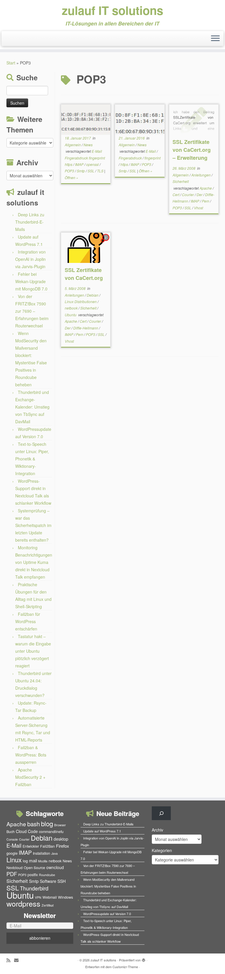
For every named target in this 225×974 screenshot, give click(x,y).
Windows (65, 897)
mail (33, 860)
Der (200, 194)
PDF (11, 874)
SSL (91, 170)
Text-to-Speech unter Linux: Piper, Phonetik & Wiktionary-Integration (32, 458)
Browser (60, 825)
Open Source (34, 867)
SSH (61, 881)
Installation (41, 853)
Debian (93, 295)
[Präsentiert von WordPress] (144, 959)
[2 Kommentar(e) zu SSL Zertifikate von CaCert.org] (106, 243)
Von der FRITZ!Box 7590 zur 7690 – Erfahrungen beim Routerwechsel (32, 311)
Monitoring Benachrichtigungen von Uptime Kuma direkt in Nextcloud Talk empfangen (33, 562)
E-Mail (151, 151)
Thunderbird (34, 888)
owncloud (55, 867)
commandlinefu (51, 831)
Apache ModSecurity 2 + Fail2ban (30, 777)
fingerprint (152, 157)
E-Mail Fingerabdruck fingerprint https (85, 158)
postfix (33, 874)
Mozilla (42, 861)
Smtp (81, 170)
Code (33, 831)
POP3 (70, 170)
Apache (206, 188)
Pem (206, 200)
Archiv (157, 830)
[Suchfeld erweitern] (161, 813)
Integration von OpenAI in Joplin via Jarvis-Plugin (30, 259)
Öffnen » (71, 177)
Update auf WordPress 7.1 (102, 831)
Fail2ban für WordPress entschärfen (27, 621)
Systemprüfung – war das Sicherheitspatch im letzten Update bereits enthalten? (33, 525)
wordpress (23, 903)
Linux (14, 859)
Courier (188, 194)
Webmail (49, 897)
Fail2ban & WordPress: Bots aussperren (30, 754)
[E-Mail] (18, 960)
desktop (61, 839)
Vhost (198, 207)
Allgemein (73, 144)
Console (12, 839)
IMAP (79, 164)
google (12, 853)
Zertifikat (48, 905)
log (25, 860)
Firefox (62, 846)
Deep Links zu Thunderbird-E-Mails (29, 222)
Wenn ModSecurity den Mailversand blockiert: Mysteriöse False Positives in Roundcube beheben (108, 886)
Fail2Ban (47, 846)
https (124, 164)
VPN (38, 897)
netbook (72, 307)
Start (10, 63)
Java (54, 853)
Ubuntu (71, 314)
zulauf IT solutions (112, 10)
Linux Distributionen (81, 301)
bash (33, 824)
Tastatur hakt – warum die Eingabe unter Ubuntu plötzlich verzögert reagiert (33, 651)
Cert (176, 194)
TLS (100, 170)
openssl (93, 164)
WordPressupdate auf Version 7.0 (107, 913)
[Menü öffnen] (215, 38)
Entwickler (31, 846)
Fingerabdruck (131, 157)
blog (47, 823)
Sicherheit (181, 181)
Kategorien (162, 850)
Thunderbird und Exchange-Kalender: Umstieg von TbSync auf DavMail (32, 406)
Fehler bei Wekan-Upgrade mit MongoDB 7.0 (31, 281)
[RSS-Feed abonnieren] (10, 960)
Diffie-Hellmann (86, 327)
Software (48, 881)
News (88, 144)
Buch (10, 831)
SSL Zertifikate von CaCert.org (84, 274)
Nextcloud (14, 867)
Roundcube (47, 875)
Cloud (21, 831)
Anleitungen (201, 174)
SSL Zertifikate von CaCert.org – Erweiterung (192, 150)
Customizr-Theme (125, 966)
